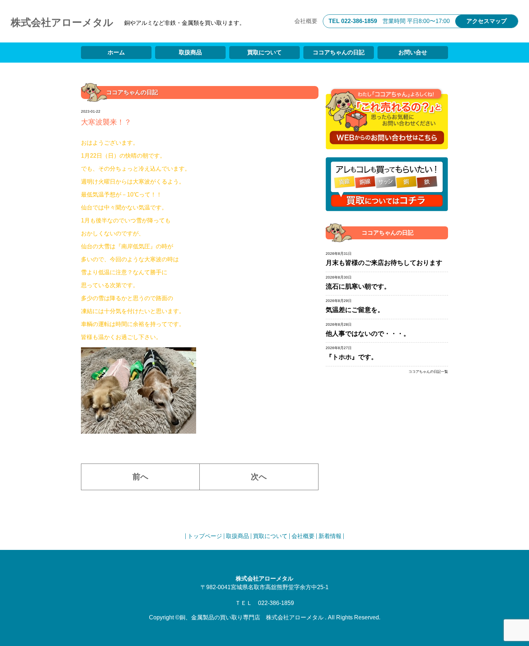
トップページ (204, 536)
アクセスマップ (486, 21)
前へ (140, 476)
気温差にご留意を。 (355, 309)
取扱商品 (190, 52)
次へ (259, 476)
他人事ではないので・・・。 (368, 333)
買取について (264, 52)
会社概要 (305, 21)
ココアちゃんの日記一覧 (428, 372)
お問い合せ (412, 52)
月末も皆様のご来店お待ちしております (384, 262)
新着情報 (330, 536)
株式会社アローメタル (62, 22)
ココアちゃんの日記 (339, 52)
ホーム (116, 52)
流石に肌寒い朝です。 (358, 286)
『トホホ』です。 (351, 357)
